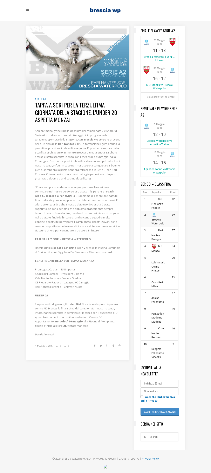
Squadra (156, 192)
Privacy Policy (150, 458)
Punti (173, 192)
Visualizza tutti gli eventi (161, 97)
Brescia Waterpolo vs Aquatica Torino (159, 142)
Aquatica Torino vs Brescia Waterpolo (159, 170)
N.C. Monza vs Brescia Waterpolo (159, 86)
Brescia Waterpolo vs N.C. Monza (159, 58)
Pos (145, 192)
